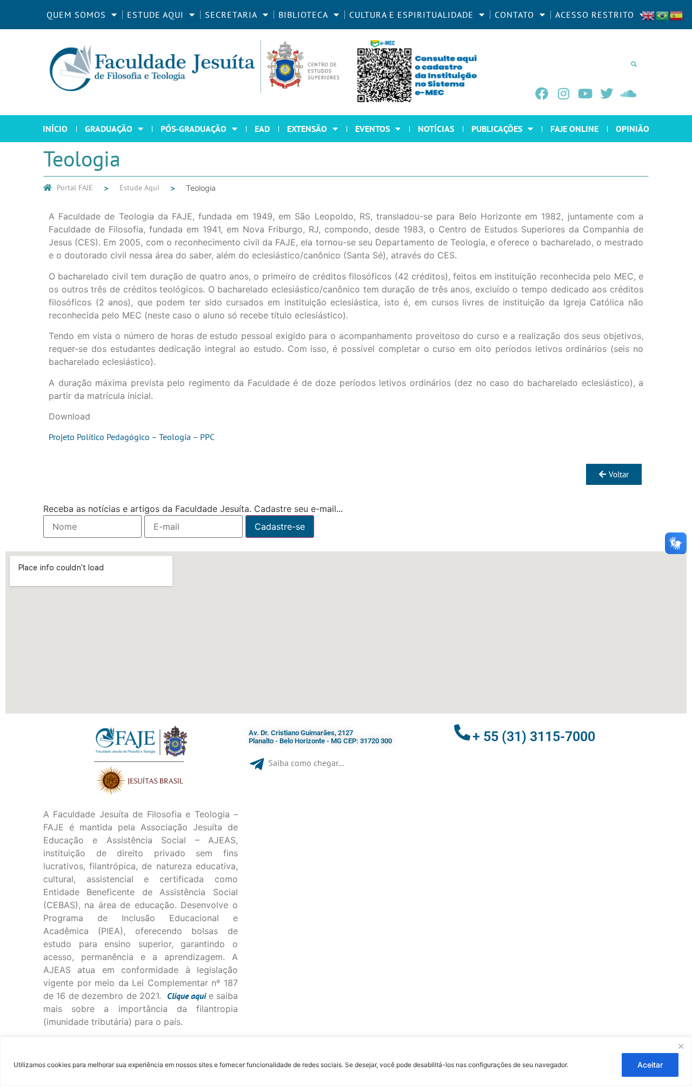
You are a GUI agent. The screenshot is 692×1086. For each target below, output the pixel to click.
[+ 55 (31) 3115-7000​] (462, 732)
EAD (262, 128)
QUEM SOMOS (76, 14)
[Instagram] (563, 93)
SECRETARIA (231, 14)
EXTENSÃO (307, 128)
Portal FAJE (75, 187)
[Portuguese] (663, 14)
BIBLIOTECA (303, 14)
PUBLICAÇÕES (496, 128)
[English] (649, 14)
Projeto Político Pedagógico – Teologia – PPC (132, 436)
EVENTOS (372, 128)
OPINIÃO (632, 128)
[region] (346, 1061)
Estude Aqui (139, 187)
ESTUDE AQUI (155, 14)
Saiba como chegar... (306, 762)
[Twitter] (606, 93)
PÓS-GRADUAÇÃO (194, 128)
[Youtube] (585, 93)
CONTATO (514, 14)
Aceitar (650, 1064)
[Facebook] (542, 93)
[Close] (680, 1046)
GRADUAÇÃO (108, 128)
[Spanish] (677, 14)
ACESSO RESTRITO (594, 14)
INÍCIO (55, 128)
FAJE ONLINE (574, 128)
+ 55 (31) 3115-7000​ (534, 736)
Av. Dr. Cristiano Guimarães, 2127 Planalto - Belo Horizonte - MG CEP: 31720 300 (320, 737)
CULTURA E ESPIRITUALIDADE (411, 14)
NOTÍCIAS (436, 128)
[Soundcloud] (628, 93)
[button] (633, 63)
